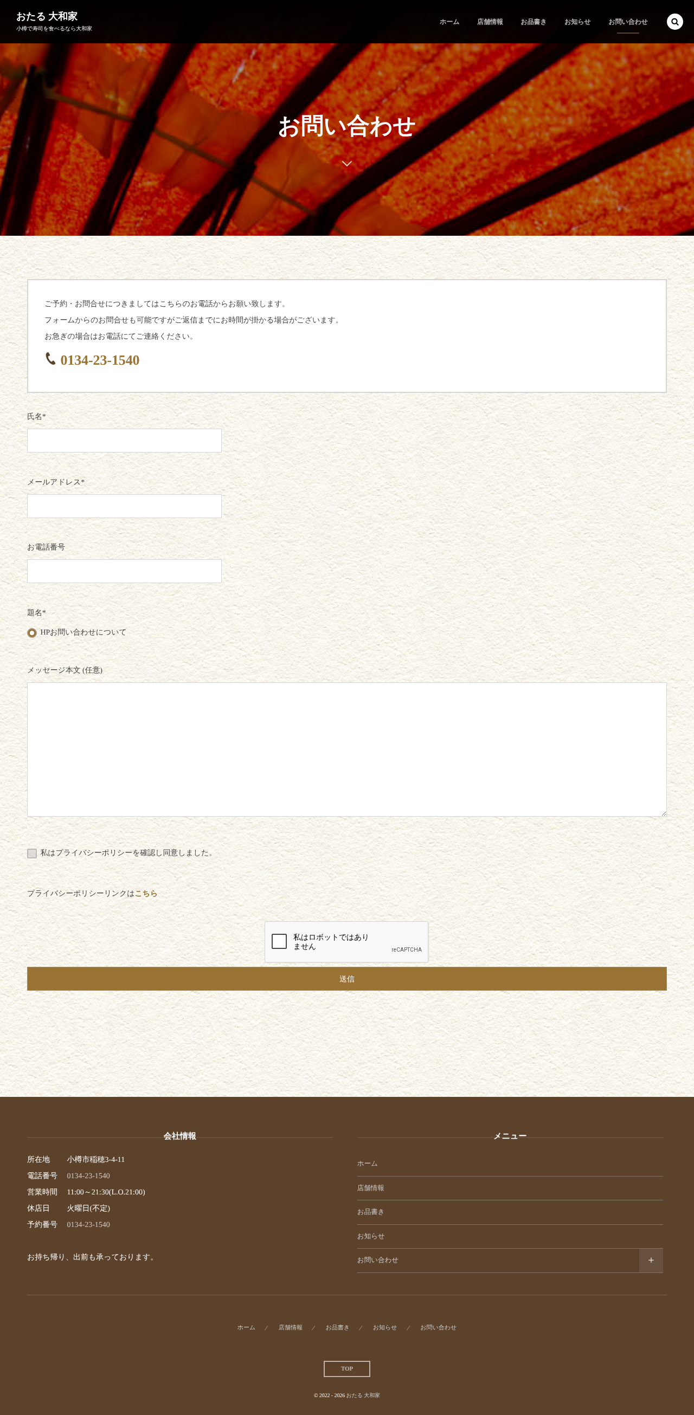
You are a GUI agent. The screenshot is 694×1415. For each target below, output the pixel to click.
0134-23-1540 (99, 360)
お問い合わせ (378, 1260)
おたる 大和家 (47, 16)
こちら (146, 894)
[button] (675, 22)
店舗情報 (370, 1188)
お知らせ (371, 1236)
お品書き (371, 1212)
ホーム (367, 1163)
